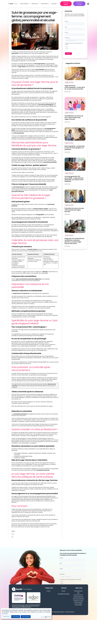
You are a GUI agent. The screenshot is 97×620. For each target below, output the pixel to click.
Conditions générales (78, 596)
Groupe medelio (78, 604)
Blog (78, 593)
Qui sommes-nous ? (78, 594)
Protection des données (78, 598)
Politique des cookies (78, 600)
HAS (12, 536)
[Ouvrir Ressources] (38, 3)
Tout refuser (15, 616)
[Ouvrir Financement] (48, 3)
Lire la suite (5, 613)
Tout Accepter (25, 616)
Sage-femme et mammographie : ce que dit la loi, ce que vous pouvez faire (75, 87)
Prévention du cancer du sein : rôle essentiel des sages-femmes (74, 209)
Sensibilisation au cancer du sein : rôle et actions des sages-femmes (74, 117)
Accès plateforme (78, 591)
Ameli (13, 534)
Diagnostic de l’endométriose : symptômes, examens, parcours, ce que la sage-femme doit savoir (75, 241)
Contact (48, 591)
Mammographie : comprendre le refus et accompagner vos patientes (75, 147)
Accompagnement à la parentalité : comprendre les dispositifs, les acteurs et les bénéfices (74, 178)
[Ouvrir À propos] (57, 3)
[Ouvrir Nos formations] (28, 3)
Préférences (6, 616)
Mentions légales (78, 602)
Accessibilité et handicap (63, 593)
